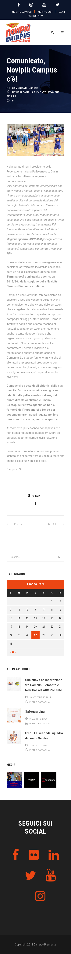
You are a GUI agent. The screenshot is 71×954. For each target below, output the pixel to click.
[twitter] (57, 4)
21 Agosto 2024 (38, 745)
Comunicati (19, 88)
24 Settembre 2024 (40, 697)
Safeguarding (35, 711)
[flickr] (34, 855)
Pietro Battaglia (39, 702)
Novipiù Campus (22, 11)
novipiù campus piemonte (29, 92)
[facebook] (18, 4)
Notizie (33, 88)
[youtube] (44, 4)
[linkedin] (53, 855)
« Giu (13, 652)
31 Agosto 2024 (38, 719)
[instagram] (31, 4)
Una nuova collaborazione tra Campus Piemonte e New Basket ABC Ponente (43, 685)
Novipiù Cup (45, 11)
